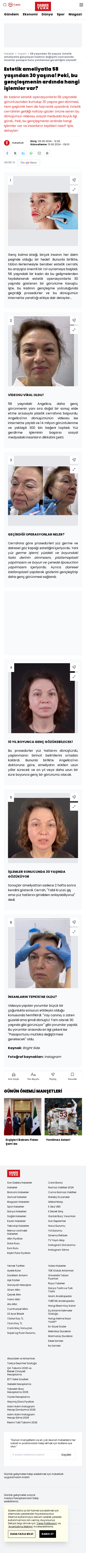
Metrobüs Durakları (59, 1331)
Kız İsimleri (54, 1345)
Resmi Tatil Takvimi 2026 (22, 1422)
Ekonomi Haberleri (18, 1192)
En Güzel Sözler (57, 1326)
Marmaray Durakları (60, 1336)
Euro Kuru (12, 1248)
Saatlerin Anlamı (17, 1275)
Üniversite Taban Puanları (58, 1277)
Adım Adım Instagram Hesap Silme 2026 (21, 1416)
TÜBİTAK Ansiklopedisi (61, 1301)
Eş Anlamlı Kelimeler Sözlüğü (60, 1312)
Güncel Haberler (17, 1197)
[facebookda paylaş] (7, 153)
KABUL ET (48, 1534)
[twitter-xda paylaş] (15, 153)
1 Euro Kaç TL (14, 1323)
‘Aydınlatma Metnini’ (20, 1526)
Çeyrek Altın (14, 1294)
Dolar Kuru (13, 1243)
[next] (80, 1123)
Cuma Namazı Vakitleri (62, 1192)
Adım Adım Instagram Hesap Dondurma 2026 (21, 1408)
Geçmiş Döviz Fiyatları (20, 1401)
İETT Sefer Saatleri (17, 1379)
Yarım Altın (13, 1299)
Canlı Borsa (55, 1182)
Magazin (76, 14)
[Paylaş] (74, 180)
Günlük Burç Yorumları (61, 1216)
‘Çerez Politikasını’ (46, 1523)
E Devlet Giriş (55, 1211)
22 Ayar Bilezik (15, 1313)
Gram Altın (13, 1289)
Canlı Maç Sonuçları (19, 1328)
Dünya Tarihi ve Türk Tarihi (60, 1289)
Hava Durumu (56, 1225)
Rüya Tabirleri (56, 1283)
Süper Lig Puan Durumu (21, 1333)
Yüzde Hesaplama (18, 1397)
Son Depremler (57, 1221)
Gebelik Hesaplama (19, 1384)
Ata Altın (12, 1304)
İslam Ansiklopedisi (60, 1296)
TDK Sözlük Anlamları (61, 1270)
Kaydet (66, 1455)
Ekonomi (30, 14)
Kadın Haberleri (16, 1221)
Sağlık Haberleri (16, 1216)
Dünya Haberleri (16, 1211)
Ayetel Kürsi (14, 1270)
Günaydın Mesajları (19, 1285)
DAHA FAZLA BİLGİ (21, 1534)
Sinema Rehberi (57, 1235)
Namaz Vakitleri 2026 (61, 1187)
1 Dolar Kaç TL (15, 1318)
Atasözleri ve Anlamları (21, 1358)
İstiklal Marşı (55, 1202)
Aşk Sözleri (13, 1280)
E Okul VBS (54, 1206)
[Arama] (5, 5)
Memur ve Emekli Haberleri (17, 1232)
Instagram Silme (58, 1249)
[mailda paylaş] (39, 153)
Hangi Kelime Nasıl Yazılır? (59, 1320)
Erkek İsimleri (55, 1341)
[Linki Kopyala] (47, 153)
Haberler (9, 53)
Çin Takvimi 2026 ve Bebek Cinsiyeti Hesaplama (19, 1371)
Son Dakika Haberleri (19, 1182)
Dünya (47, 14)
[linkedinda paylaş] (23, 153)
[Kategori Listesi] (81, 5)
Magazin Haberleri (18, 1202)
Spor (61, 14)
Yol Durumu (55, 1230)
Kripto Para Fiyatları (18, 1253)
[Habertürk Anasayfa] (43, 6)
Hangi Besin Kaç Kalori (62, 1305)
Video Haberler (57, 1265)
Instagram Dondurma (61, 1245)
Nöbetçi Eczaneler (59, 1197)
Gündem (11, 14)
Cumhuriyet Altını (17, 1309)
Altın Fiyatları (15, 1238)
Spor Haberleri (15, 1206)
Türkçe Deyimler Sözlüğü (22, 1363)
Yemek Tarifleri (16, 1265)
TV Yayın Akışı (56, 1240)
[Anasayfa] (13, 1173)
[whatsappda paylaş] (31, 153)
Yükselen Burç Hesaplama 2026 (17, 1390)
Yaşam (22, 53)
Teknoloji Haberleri (18, 1225)
